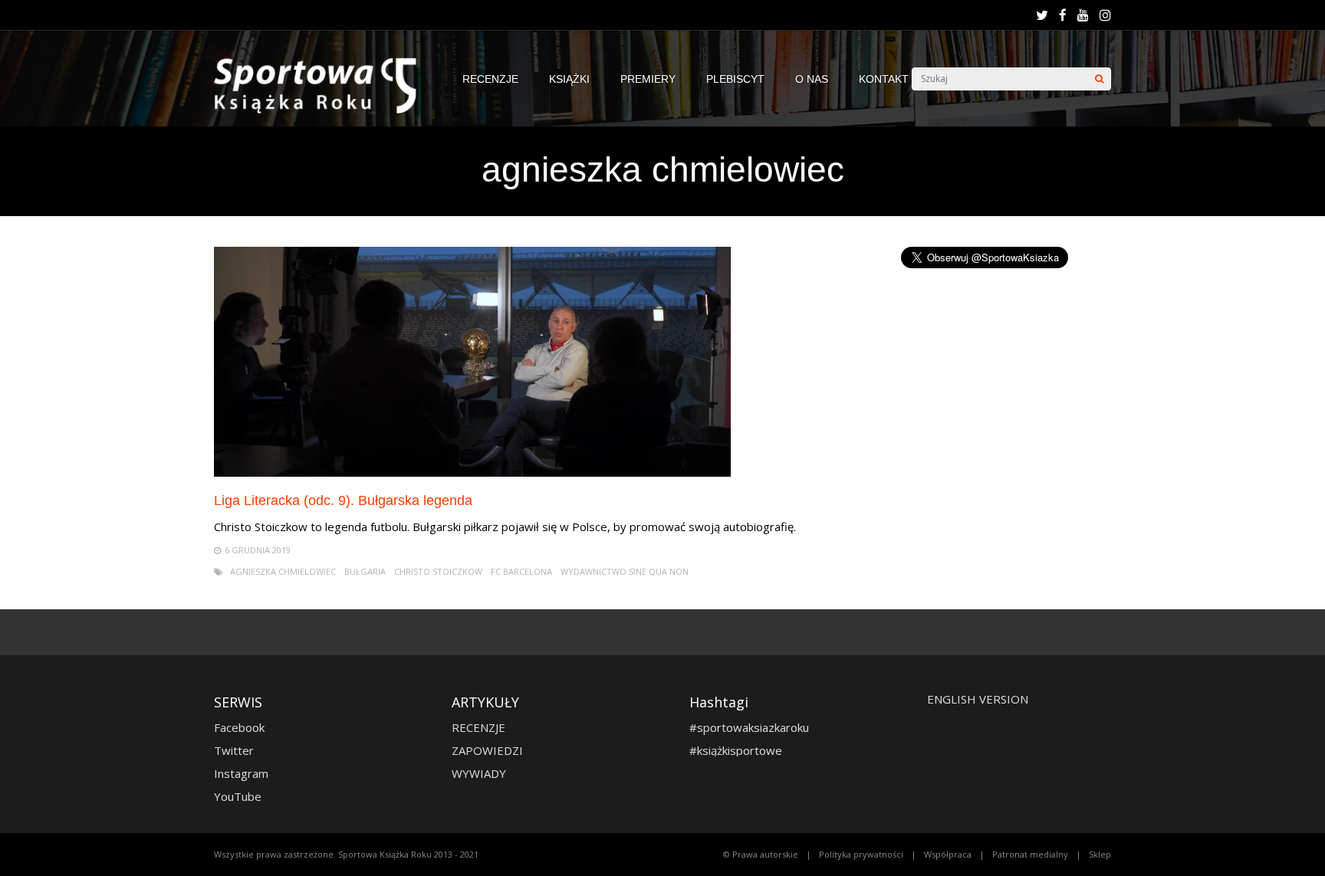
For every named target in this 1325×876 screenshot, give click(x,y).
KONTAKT (884, 79)
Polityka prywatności (861, 854)
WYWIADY (479, 773)
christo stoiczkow (438, 571)
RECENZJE (490, 79)
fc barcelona (521, 571)
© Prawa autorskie (760, 854)
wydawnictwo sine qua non (625, 571)
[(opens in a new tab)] (472, 472)
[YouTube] (1083, 15)
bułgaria (365, 571)
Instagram (241, 773)
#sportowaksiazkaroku (749, 727)
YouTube (237, 796)
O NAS (811, 79)
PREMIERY (648, 79)
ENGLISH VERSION (977, 699)
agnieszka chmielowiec (283, 571)
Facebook (239, 727)
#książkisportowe (735, 750)
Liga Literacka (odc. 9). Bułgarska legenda (343, 500)
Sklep (1100, 854)
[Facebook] (1063, 15)
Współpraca (948, 854)
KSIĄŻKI (569, 79)
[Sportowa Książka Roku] (323, 109)
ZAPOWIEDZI (487, 750)
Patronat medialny (1030, 854)
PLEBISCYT (735, 79)
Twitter (234, 750)
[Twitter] (1042, 15)
